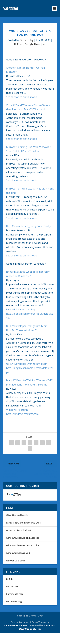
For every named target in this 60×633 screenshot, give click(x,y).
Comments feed (15, 593)
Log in (9, 578)
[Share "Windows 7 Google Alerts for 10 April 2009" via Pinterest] (24, 442)
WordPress (49, 625)
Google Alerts (32, 44)
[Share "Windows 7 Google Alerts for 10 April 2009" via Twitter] (18, 442)
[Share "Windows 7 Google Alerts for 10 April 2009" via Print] (30, 449)
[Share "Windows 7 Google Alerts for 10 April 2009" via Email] (48, 442)
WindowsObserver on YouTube (22, 545)
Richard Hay (26, 40)
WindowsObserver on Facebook (22, 537)
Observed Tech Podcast (18, 530)
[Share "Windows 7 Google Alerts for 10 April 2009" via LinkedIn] (30, 442)
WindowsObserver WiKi (18, 552)
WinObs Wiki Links (15, 560)
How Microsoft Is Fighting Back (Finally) (29, 226)
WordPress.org (14, 601)
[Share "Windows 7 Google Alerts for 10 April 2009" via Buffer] (36, 442)
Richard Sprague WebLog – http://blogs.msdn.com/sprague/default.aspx (29, 314)
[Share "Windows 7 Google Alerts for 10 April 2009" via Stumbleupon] (42, 442)
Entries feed (12, 586)
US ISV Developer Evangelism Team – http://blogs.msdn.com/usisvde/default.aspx (30, 368)
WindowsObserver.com (16, 625)
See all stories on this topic (21, 97)
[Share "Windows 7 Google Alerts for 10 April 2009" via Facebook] (11, 442)
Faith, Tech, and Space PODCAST (23, 522)
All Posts (19, 44)
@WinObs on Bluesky (17, 514)
